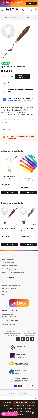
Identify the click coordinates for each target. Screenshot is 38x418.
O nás (4, 282)
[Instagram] (23, 339)
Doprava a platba (8, 259)
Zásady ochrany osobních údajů (13, 272)
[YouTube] (27, 339)
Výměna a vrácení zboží (10, 262)
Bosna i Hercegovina (10, 411)
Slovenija (11, 408)
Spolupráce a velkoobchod (11, 285)
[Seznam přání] (32, 10)
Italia (20, 408)
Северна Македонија (27, 411)
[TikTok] (32, 339)
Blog (3, 295)
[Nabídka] (2, 10)
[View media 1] (4, 55)
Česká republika (20, 402)
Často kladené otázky (9, 265)
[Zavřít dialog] (35, 399)
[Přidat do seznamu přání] (15, 157)
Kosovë (19, 414)
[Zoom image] (18, 40)
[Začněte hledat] (23, 10)
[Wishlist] (34, 76)
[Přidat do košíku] (9, 192)
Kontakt (5, 291)
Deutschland (19, 405)
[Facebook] (18, 339)
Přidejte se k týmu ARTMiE (11, 288)
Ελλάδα (28, 408)
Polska (32, 402)
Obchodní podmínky (9, 269)
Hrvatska (31, 405)
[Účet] (27, 10)
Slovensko (7, 402)
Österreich (8, 405)
